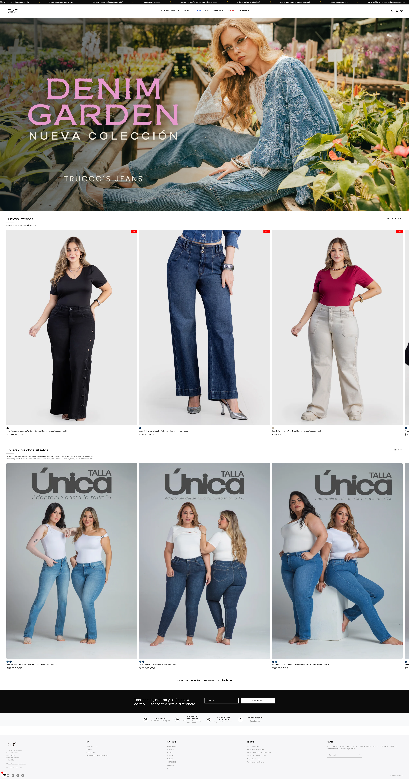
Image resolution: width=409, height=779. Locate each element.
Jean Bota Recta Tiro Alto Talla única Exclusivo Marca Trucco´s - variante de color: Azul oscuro (10, 662)
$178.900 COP (147, 668)
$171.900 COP (14, 668)
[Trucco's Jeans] (12, 11)
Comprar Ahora (395, 219)
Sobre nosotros (92, 746)
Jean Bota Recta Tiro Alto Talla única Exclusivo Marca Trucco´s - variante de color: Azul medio (7, 662)
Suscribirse (258, 701)
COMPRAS (250, 742)
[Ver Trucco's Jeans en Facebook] (17, 775)
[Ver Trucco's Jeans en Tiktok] (12, 775)
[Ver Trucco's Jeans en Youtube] (22, 775)
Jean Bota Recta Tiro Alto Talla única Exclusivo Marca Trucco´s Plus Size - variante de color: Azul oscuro (273, 662)
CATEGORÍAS (171, 742)
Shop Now (398, 450)
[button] (392, 11)
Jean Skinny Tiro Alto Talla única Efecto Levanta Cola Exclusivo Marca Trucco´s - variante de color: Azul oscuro (406, 662)
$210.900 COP (14, 435)
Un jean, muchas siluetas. (27, 450)
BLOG (169, 768)
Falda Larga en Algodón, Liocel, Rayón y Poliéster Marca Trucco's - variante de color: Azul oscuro (406, 428)
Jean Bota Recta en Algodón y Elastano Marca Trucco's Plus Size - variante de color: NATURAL (273, 428)
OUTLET (170, 759)
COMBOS (170, 765)
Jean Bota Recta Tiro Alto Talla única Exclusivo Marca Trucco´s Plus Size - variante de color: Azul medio (276, 662)
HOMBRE (170, 756)
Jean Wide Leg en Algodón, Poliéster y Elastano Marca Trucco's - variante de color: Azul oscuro (140, 428)
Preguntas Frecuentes (255, 759)
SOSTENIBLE (171, 762)
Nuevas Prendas (19, 219)
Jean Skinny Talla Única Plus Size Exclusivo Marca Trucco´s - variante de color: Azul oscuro (143, 662)
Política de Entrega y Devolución (259, 753)
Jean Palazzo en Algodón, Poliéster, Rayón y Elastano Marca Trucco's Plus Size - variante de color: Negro (7, 428)
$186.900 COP (280, 435)
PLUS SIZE (170, 749)
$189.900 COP (280, 668)
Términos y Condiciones (255, 762)
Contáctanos (91, 753)
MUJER (169, 753)
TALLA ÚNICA (171, 746)
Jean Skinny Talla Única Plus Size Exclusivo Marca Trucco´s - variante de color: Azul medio (140, 662)
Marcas (89, 749)
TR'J (87, 742)
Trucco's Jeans (398, 775)
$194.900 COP (147, 435)
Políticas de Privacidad (255, 749)
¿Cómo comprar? (253, 746)
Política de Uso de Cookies (256, 756)
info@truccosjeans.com (17, 764)
